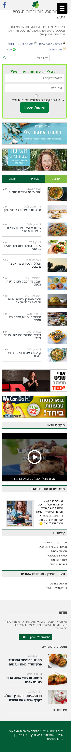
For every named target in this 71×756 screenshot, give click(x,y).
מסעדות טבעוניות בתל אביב (53, 547)
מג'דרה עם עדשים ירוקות (54, 542)
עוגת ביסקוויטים (59, 560)
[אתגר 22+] (34, 407)
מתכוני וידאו (56, 425)
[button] (4, 58)
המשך (8, 49)
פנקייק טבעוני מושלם (56, 588)
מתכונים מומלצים (58, 583)
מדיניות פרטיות (55, 739)
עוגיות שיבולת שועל (57, 555)
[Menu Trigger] (62, 8)
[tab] (56, 179)
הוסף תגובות (55, 49)
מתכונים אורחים (59, 551)
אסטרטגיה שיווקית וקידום (40, 735)
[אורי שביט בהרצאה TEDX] (34, 380)
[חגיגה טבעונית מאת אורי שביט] (34, 159)
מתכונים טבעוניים (29, 731)
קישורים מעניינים (58, 564)
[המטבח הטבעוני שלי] (34, 133)
